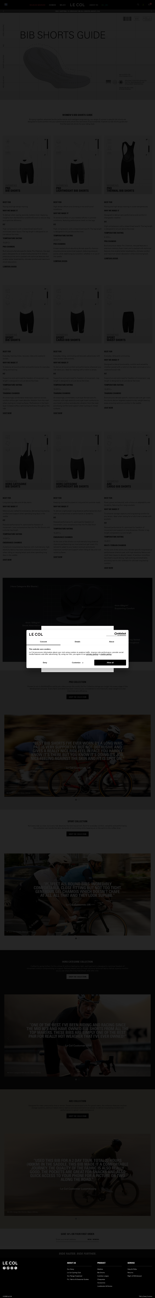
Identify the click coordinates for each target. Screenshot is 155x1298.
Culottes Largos (103, 1276)
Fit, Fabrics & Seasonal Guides (78, 1279)
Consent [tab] (43, 642)
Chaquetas (101, 1279)
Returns (130, 1273)
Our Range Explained (74, 1276)
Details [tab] (77, 642)
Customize (76, 663)
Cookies (149, 1296)
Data (144, 1296)
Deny (45, 663)
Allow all (110, 663)
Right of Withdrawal (135, 1276)
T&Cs (140, 1296)
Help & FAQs (132, 1269)
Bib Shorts (101, 1273)
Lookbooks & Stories (104, 1286)
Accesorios (101, 1283)
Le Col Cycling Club (74, 1273)
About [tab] (111, 642)
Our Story (70, 1269)
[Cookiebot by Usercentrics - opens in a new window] (116, 634)
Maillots (100, 1269)
